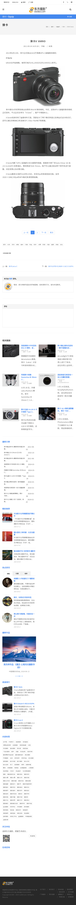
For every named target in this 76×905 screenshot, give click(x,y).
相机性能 (12, 813)
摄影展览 (5, 803)
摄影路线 (19, 787)
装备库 (58, 26)
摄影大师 (19, 777)
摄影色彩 (26, 790)
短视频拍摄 (23, 745)
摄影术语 (19, 797)
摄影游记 (26, 800)
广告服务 (43, 894)
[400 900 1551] (68, 2)
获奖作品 (24, 758)
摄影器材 (12, 790)
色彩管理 (5, 771)
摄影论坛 (26, 787)
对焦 (29, 745)
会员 (11, 758)
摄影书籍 (12, 797)
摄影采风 (26, 774)
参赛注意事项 (7, 745)
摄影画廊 (5, 784)
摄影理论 (5, 787)
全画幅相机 (23, 768)
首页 (47, 26)
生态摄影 (5, 807)
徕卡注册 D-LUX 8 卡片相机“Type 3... (15, 477)
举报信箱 (62, 897)
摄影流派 (12, 787)
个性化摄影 (6, 751)
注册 (31, 2)
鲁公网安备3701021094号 (22, 892)
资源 (44, 244)
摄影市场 (26, 794)
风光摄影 (5, 748)
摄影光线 (21, 781)
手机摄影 (19, 807)
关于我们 (43, 889)
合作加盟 (71, 892)
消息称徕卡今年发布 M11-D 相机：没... (15, 465)
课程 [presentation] (8, 574)
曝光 (4, 768)
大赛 (39, 244)
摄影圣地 (5, 794)
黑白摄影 (27, 755)
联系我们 (52, 889)
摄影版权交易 (11, 774)
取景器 (16, 768)
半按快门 (11, 742)
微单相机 (5, 810)
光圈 (17, 751)
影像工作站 (13, 816)
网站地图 (61, 889)
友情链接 (71, 897)
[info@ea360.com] (72, 2)
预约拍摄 (52, 894)
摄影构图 (14, 781)
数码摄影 (26, 807)
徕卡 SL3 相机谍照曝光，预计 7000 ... (13, 494)
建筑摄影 (5, 761)
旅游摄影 (17, 765)
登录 (23, 2)
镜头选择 (5, 765)
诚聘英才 (61, 894)
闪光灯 (12, 771)
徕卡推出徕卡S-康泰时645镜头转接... (14, 448)
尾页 (51, 232)
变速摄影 (18, 742)
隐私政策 (62, 892)
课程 (17, 244)
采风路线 (25, 742)
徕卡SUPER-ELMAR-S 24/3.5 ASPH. (61, 266)
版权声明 (70, 889)
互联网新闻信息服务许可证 (26, 890)
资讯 (13, 244)
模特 (22, 765)
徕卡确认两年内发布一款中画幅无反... (14, 483)
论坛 (61, 244)
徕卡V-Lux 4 (18, 720)
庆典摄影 (10, 768)
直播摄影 (21, 816)
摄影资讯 (22, 803)
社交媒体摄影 (27, 771)
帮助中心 (70, 894)
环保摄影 (5, 758)
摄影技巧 (12, 784)
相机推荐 (5, 813)
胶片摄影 (19, 761)
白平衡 (5, 742)
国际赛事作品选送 (8, 755)
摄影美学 (5, 790)
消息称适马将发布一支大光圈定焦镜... (14, 489)
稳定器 (12, 810)
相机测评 (18, 810)
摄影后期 (28, 781)
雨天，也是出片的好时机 (22, 597)
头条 (8, 244)
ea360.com (23, 895)
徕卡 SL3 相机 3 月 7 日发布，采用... (14, 500)
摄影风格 (26, 777)
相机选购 (19, 813)
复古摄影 (12, 748)
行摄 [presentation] (17, 573)
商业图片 (18, 771)
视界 (35, 244)
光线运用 (22, 751)
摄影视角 (5, 797)
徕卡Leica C (13, 266)
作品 (30, 244)
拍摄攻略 (28, 765)
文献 (48, 244)
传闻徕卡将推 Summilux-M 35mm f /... (29, 377)
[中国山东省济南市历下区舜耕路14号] (64, 2)
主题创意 (5, 820)
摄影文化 (5, 800)
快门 (11, 765)
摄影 (4, 774)
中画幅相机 (28, 816)
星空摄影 (26, 813)
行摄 (26, 244)
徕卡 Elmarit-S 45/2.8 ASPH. (24, 704)
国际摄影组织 (19, 755)
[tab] (8, 573)
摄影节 (19, 784)
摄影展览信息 (14, 803)
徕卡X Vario (18, 687)
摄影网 (26, 797)
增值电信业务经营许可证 (10, 890)
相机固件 (25, 810)
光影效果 (29, 751)
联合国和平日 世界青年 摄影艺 (24, 551)
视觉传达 (12, 807)
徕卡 (64, 26)
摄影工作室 (6, 781)
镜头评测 (26, 761)
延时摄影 (5, 816)
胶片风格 (12, 761)
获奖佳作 (17, 758)
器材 (52, 26)
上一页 (26, 232)
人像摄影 (31, 768)
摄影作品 (29, 803)
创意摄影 (15, 745)
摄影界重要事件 (27, 784)
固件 (12, 751)
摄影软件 (19, 790)
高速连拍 (25, 748)
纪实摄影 (31, 758)
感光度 (19, 748)
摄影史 (20, 794)
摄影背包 (19, 774)
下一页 (43, 232)
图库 (52, 244)
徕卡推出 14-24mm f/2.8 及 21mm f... (12, 454)
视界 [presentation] (26, 573)
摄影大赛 (5, 777)
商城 (57, 244)
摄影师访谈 (13, 794)
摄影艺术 (19, 800)
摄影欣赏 (12, 800)
